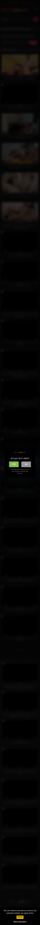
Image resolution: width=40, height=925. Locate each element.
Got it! (20, 917)
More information (20, 921)
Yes (14, 464)
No (26, 464)
